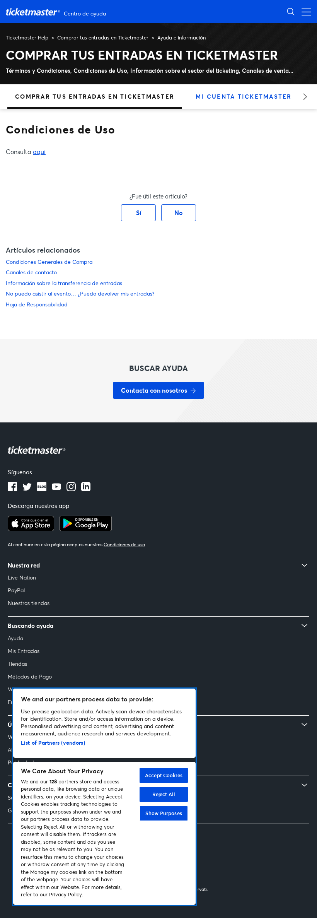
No (178, 213)
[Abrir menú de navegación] (304, 11)
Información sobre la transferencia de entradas (64, 283)
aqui (39, 151)
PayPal (16, 590)
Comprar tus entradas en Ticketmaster (102, 37)
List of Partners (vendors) (53, 742)
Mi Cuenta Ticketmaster (244, 96)
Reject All (163, 794)
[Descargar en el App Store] (31, 529)
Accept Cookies (163, 775)
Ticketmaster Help (27, 37)
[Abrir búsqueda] (290, 11)
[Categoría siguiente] (302, 96)
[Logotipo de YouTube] (56, 489)
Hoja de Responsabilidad (37, 304)
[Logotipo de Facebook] (12, 489)
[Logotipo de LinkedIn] (85, 489)
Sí (138, 213)
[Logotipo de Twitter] (27, 489)
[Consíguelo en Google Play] (86, 529)
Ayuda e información (181, 37)
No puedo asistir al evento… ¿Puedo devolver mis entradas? (80, 293)
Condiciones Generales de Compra (49, 261)
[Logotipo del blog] (41, 489)
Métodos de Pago (30, 676)
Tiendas (17, 663)
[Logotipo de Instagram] (71, 489)
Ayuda (15, 638)
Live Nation (22, 577)
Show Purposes (163, 813)
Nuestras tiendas (28, 603)
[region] (104, 797)
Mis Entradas (23, 651)
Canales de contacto (31, 272)
